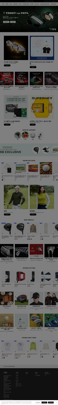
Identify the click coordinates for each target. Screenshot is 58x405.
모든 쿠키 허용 (51, 402)
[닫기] (57, 402)
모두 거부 (44, 402)
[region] (29, 402)
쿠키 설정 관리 (38, 402)
